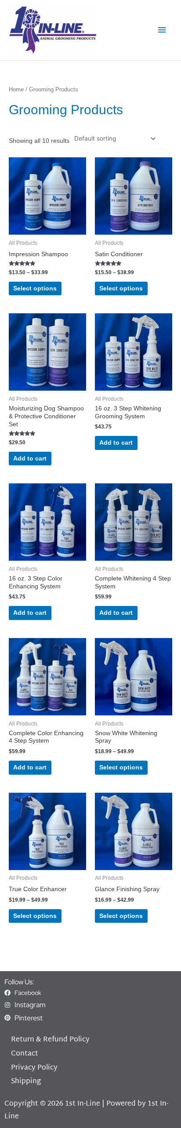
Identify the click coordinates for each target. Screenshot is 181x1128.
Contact (24, 1054)
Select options (35, 288)
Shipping (26, 1081)
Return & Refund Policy (50, 1040)
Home (16, 90)
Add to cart (30, 458)
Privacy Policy (34, 1068)
